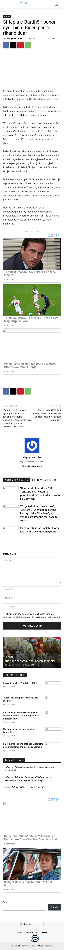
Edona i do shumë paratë (32, 787)
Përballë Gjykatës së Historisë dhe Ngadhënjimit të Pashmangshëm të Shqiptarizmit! (21, 715)
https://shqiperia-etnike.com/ (32, 462)
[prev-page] (5, 543)
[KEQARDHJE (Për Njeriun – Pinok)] (53, 686)
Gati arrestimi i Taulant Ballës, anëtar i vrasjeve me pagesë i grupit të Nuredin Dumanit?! (47, 415)
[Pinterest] (20, 45)
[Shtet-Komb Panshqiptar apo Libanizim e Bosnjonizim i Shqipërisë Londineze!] (53, 747)
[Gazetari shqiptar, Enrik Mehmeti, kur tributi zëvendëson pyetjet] (11, 532)
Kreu (5, 11)
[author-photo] (32, 453)
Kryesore (14, 11)
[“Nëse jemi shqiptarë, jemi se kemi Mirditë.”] (53, 701)
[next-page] (10, 543)
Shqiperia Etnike (14, 38)
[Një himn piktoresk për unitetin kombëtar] (32, 652)
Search (6, 902)
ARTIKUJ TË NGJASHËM (17, 480)
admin (8, 767)
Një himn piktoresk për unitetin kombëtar (30, 661)
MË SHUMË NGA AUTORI (44, 480)
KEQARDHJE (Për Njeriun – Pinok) (20, 683)
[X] (13, 45)
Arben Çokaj (11, 787)
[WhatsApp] (28, 45)
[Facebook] (6, 45)
